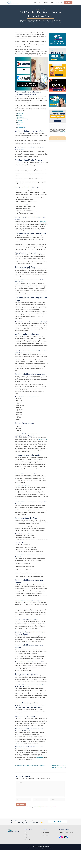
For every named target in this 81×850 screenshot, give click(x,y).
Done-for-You (45, 835)
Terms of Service (50, 848)
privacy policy (63, 131)
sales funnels (25, 477)
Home (26, 832)
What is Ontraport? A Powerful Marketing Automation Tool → (58, 766)
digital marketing (40, 757)
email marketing (43, 439)
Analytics (19, 120)
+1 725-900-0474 (63, 834)
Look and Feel (20, 117)
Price (18, 124)
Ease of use (20, 113)
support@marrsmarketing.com (66, 832)
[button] (68, 2)
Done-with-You (45, 834)
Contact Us (27, 839)
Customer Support (21, 126)
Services (26, 835)
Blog (26, 834)
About (26, 837)
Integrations (20, 122)
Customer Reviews (21, 127)
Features (19, 115)
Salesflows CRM (45, 832)
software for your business (38, 96)
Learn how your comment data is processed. (45, 807)
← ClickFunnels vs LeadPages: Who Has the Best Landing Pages (30, 765)
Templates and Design (22, 119)
